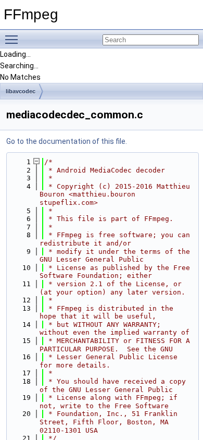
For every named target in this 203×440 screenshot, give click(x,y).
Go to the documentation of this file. (66, 141)
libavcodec (20, 91)
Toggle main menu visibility (13, 39)
